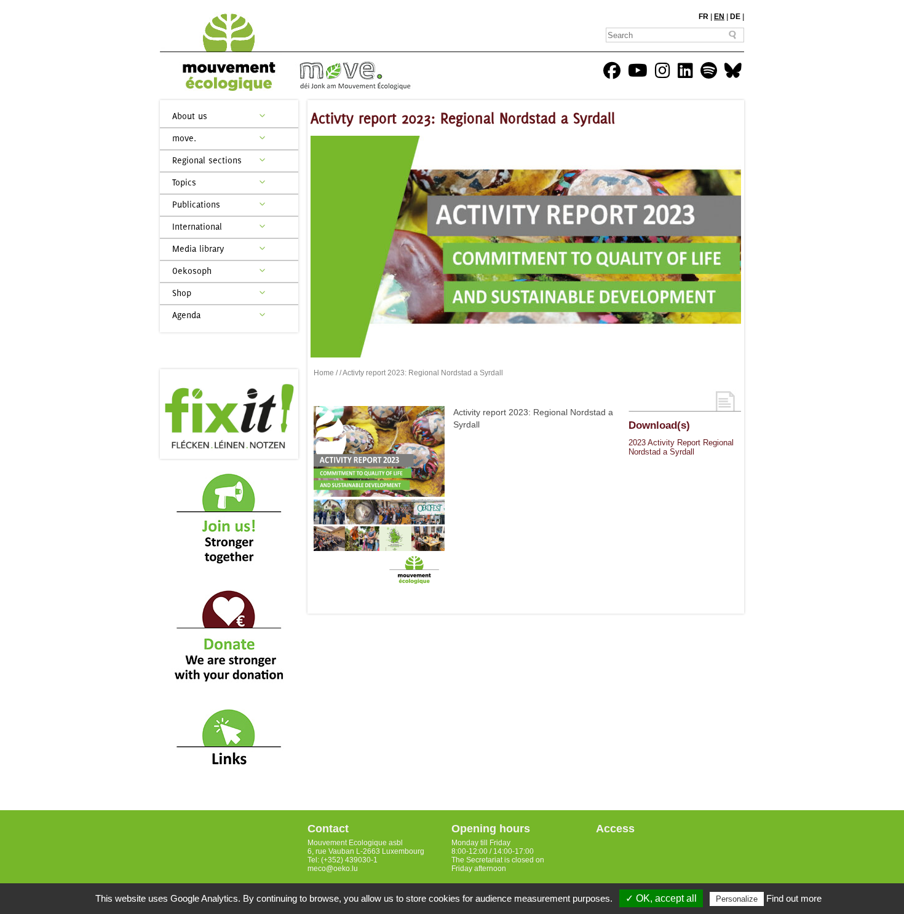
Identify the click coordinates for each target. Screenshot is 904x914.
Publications (196, 204)
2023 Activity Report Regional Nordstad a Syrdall (681, 447)
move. (184, 138)
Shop (181, 292)
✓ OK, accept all (661, 898)
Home (324, 373)
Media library (198, 248)
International (197, 226)
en (719, 16)
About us (189, 116)
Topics (184, 182)
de (735, 16)
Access (615, 828)
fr (703, 16)
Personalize (737, 899)
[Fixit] (229, 414)
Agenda (186, 315)
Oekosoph (192, 270)
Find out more (794, 898)
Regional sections (207, 160)
